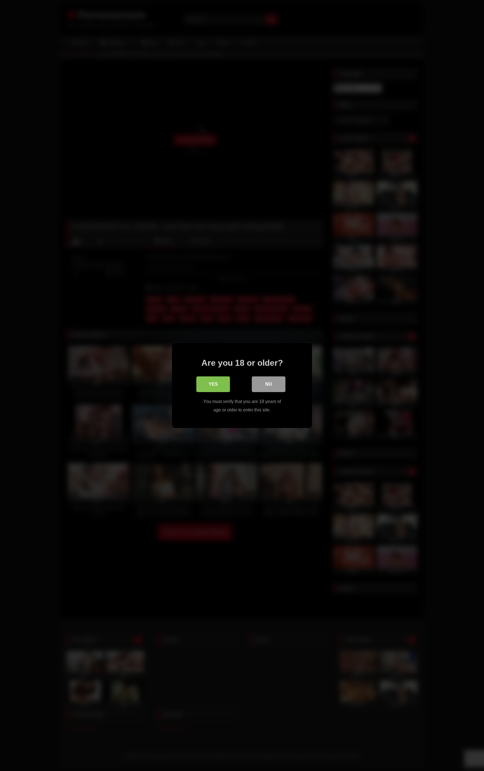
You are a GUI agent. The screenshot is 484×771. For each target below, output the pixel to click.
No (268, 384)
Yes (213, 384)
